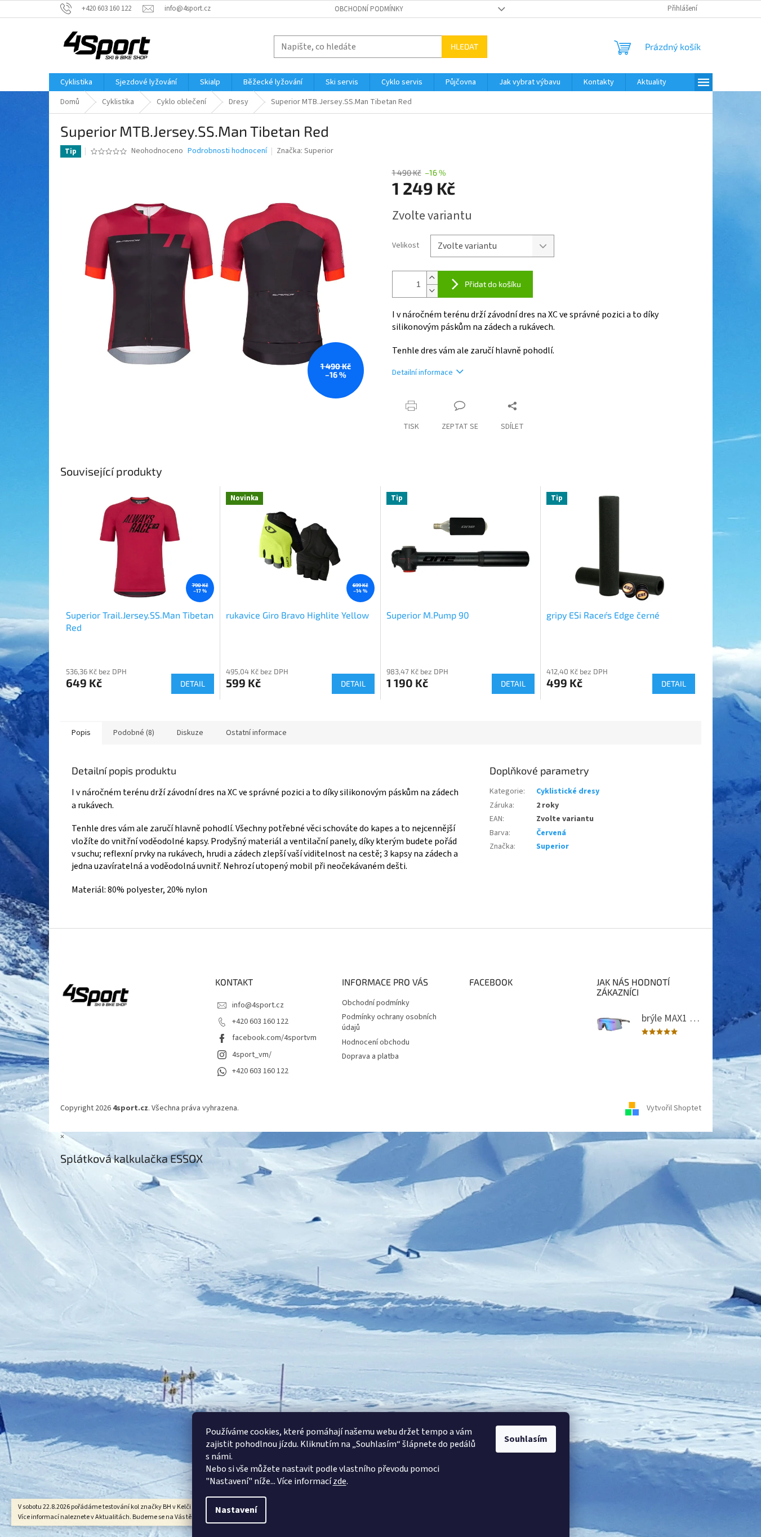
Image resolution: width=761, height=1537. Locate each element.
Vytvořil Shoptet (674, 1108)
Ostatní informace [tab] (256, 732)
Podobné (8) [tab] (133, 732)
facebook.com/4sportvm (274, 1037)
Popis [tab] (81, 732)
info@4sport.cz (258, 1005)
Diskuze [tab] (190, 732)
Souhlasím (526, 1439)
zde (339, 1481)
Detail (192, 683)
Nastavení (236, 1510)
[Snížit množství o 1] (432, 290)
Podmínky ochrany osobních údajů (389, 1022)
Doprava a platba (370, 1056)
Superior (552, 846)
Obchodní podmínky (369, 9)
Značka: (305, 150)
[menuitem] (76, 82)
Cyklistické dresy (567, 791)
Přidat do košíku (493, 284)
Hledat (464, 46)
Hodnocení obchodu (376, 1042)
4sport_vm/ (252, 1054)
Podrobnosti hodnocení (227, 151)
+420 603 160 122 (260, 1021)
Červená (551, 833)
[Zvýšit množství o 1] (432, 277)
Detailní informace (422, 372)
